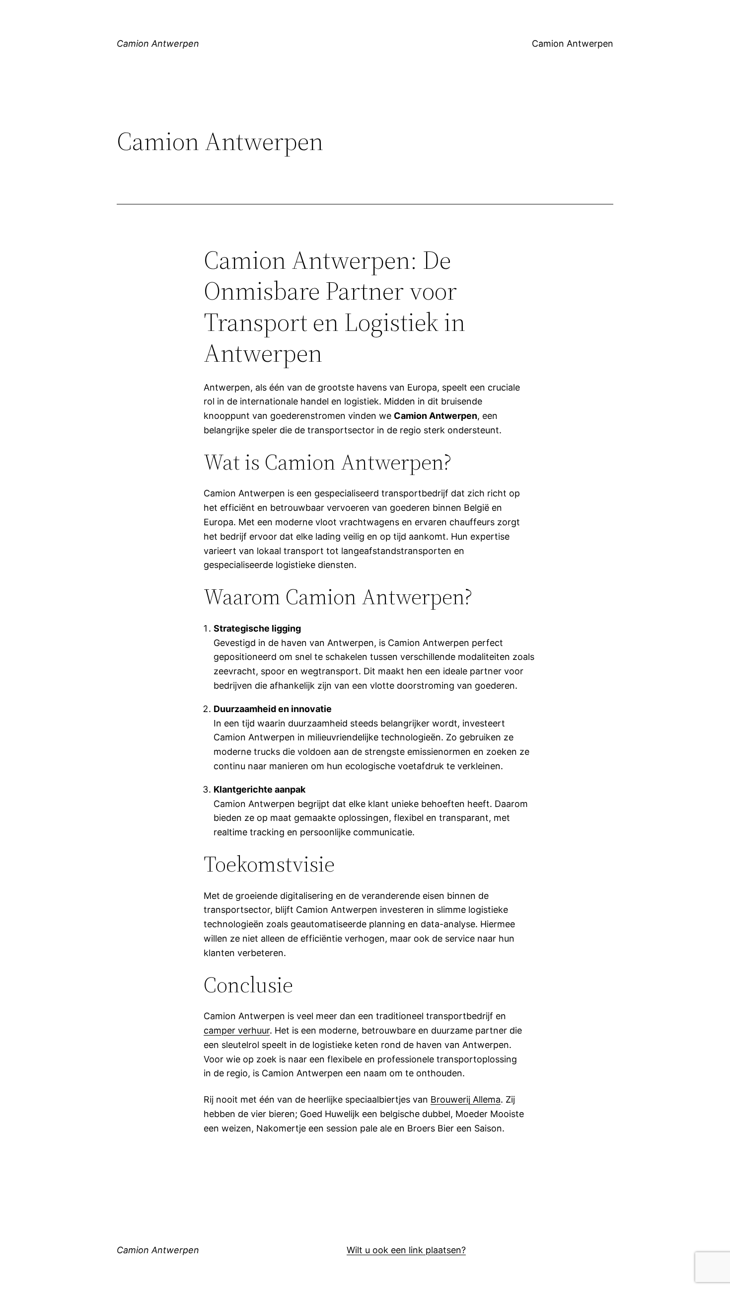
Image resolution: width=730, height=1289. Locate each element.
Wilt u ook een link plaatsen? (406, 1250)
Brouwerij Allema (466, 1099)
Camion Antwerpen (158, 43)
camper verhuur (237, 1030)
